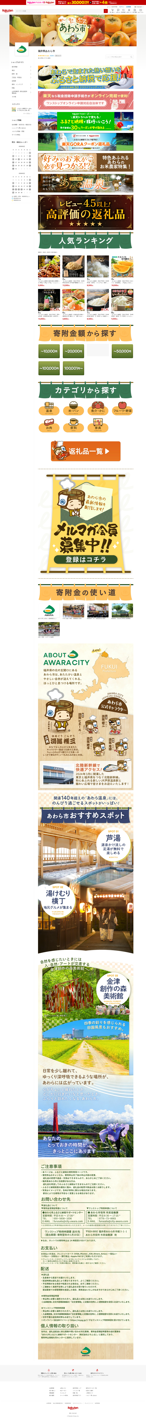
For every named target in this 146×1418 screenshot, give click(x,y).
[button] (139, 7)
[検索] (106, 11)
